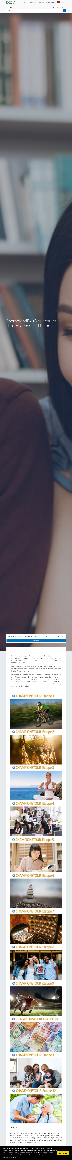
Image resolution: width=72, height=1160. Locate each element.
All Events (11, 7)
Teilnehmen (36, 640)
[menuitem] (25, 2)
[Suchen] (64, 10)
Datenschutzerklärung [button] (10, 1157)
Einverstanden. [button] (63, 1153)
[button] (46, 2)
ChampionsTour (59, 7)
